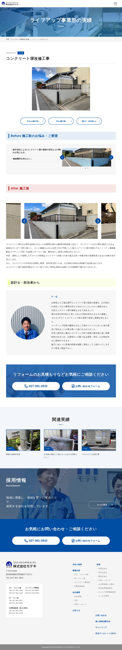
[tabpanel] (86, 157)
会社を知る (102, 572)
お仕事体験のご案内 (106, 584)
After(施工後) (61, 121)
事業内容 (76, 570)
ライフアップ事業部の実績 (20, 39)
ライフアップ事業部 (82, 582)
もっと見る (102, 505)
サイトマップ (101, 627)
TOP (7, 39)
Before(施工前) (32, 121)
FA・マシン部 (79, 578)
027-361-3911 (17, 600)
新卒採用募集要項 (105, 588)
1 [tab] (85, 168)
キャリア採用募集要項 (107, 592)
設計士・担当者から (89, 121)
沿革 (76, 600)
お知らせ (76, 610)
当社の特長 (77, 564)
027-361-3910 (38, 386)
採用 (98, 564)
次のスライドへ (111, 157)
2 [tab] (88, 168)
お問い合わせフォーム (87, 386)
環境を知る (102, 576)
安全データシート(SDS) (105, 633)
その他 (20, 53)
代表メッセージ (80, 604)
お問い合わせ (101, 615)
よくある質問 (103, 596)
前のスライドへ (62, 157)
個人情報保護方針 (102, 621)
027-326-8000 (34, 590)
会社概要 (76, 592)
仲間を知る (102, 568)
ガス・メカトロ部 (81, 574)
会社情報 (77, 596)
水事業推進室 (79, 586)
